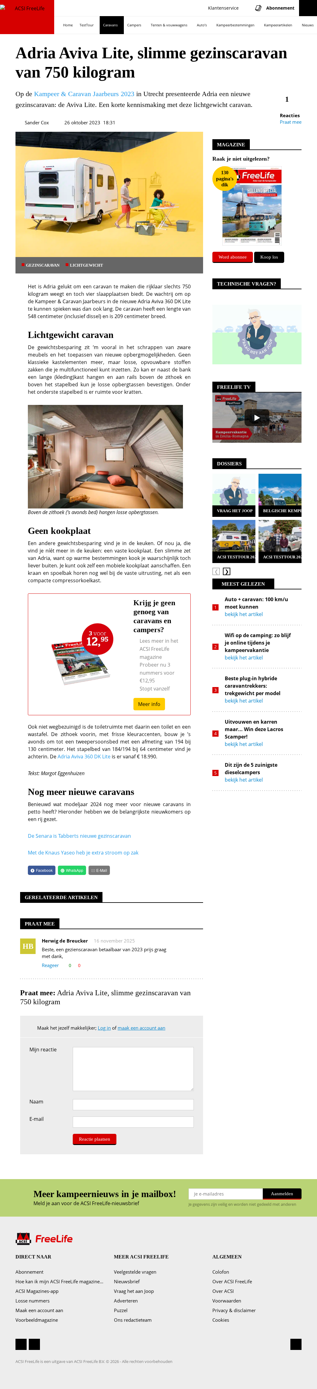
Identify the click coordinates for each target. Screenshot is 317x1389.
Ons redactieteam (133, 1320)
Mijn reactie (43, 1049)
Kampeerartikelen (278, 25)
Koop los (269, 257)
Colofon (220, 1272)
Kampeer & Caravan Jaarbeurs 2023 (84, 94)
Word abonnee (233, 257)
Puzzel (121, 1310)
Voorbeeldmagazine (36, 1320)
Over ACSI (223, 1291)
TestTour (86, 25)
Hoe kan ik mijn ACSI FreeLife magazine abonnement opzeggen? (60, 1281)
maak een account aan (141, 1028)
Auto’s (202, 25)
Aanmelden (282, 1193)
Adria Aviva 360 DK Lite (84, 756)
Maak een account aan (39, 1310)
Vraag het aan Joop (134, 1291)
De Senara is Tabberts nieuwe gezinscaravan (79, 835)
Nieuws (308, 25)
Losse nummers (32, 1301)
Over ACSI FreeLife (232, 1281)
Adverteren (126, 1301)
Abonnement (29, 1272)
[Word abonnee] (252, 205)
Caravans (110, 25)
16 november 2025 (114, 941)
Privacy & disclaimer (234, 1310)
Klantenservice (223, 8)
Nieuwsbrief (127, 1281)
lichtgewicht (86, 265)
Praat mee (291, 122)
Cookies (220, 1320)
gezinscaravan (42, 265)
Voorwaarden (226, 1301)
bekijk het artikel (244, 614)
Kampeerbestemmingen (235, 25)
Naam (36, 1102)
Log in (104, 1028)
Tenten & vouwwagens (169, 25)
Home (68, 25)
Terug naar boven (296, 1344)
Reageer (50, 965)
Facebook (21, 1344)
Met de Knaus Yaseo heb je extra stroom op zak (83, 852)
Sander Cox (37, 122)
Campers (134, 25)
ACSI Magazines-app (37, 1291)
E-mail (36, 1119)
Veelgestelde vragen (135, 1272)
